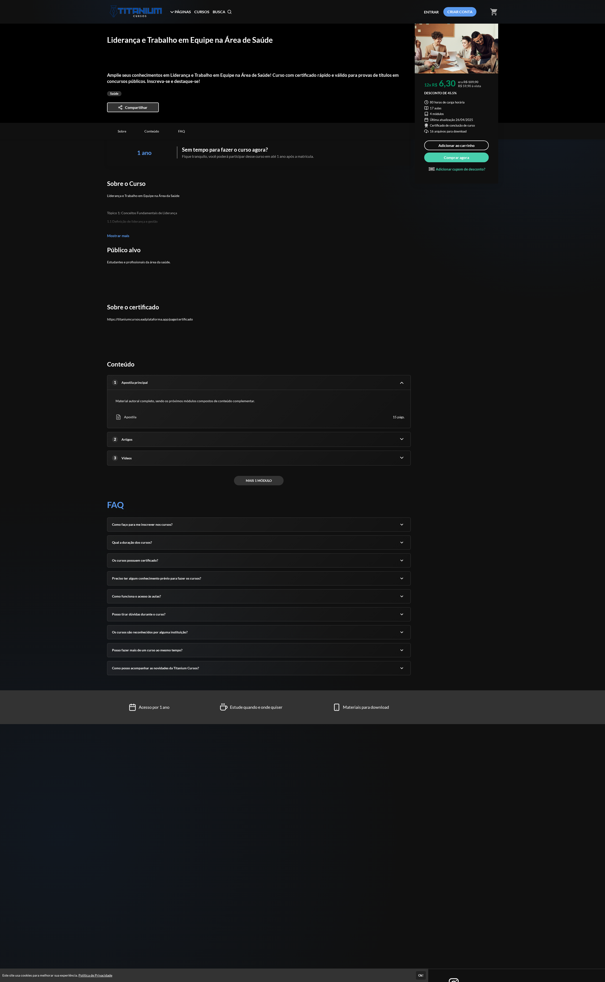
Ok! (421, 975)
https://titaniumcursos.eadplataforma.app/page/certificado (150, 319)
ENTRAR (431, 12)
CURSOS (201, 11)
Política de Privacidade (95, 975)
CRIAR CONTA (459, 11)
